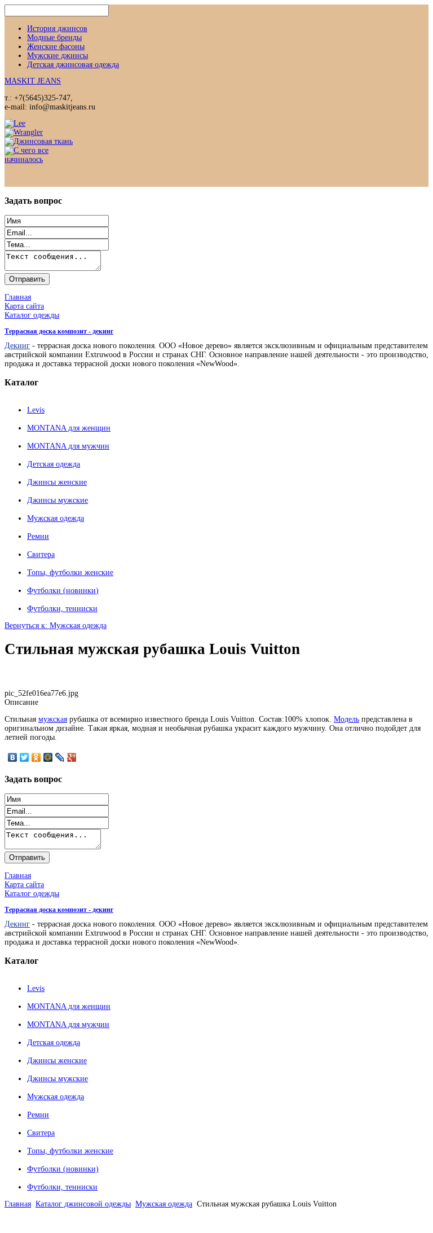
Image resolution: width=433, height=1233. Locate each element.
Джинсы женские (57, 482)
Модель (346, 719)
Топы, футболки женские (70, 572)
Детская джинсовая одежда (73, 64)
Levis (36, 410)
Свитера (41, 554)
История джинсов (57, 28)
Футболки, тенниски (62, 608)
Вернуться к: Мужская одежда (56, 625)
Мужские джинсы (57, 55)
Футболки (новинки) (63, 590)
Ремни (38, 536)
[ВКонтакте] (13, 757)
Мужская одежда (55, 518)
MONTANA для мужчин (68, 446)
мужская (52, 719)
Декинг (17, 345)
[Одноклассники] (36, 757)
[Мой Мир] (48, 757)
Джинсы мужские (57, 500)
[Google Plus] (72, 757)
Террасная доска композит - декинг (59, 331)
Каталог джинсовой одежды (83, 1204)
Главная (18, 1204)
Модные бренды (54, 37)
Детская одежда (53, 464)
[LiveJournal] (60, 757)
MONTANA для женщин (69, 428)
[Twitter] (24, 757)
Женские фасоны (56, 46)
